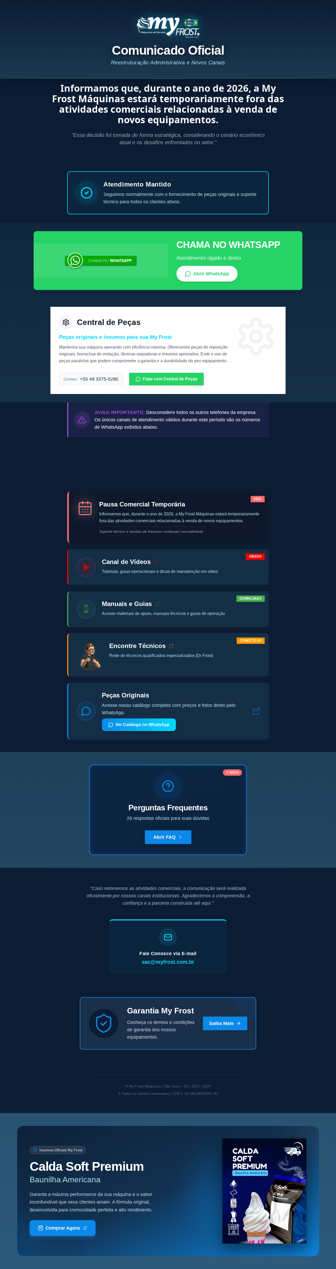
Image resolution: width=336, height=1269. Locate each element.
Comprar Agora (62, 1228)
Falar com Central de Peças (170, 379)
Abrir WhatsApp (211, 273)
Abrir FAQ (164, 837)
